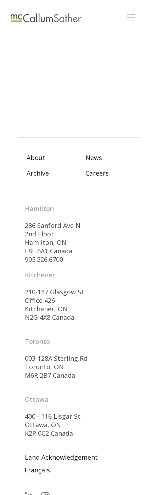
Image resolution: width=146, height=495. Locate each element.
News (93, 157)
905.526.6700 (44, 259)
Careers (97, 173)
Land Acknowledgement (61, 457)
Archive (38, 173)
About (36, 157)
